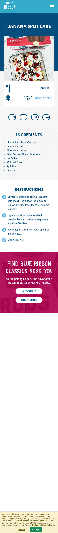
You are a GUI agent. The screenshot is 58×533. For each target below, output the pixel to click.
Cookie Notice (48, 525)
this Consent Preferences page (33, 523)
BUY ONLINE (29, 291)
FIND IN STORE (29, 300)
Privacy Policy (31, 525)
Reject (21, 529)
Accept (35, 529)
